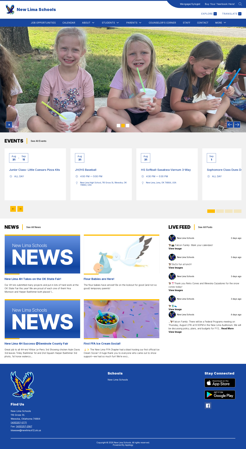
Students (108, 22)
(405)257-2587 (24, 426)
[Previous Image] (230, 124)
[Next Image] (237, 124)
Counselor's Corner (162, 22)
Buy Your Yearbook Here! (220, 4)
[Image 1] (118, 125)
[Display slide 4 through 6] (220, 211)
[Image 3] (127, 125)
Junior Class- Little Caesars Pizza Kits (34, 169)
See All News (33, 227)
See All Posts (205, 227)
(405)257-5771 (19, 422)
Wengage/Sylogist (190, 4)
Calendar (68, 22)
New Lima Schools (118, 379)
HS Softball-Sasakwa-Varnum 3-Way (166, 169)
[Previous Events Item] (13, 209)
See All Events (38, 141)
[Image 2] (123, 125)
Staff (186, 22)
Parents (131, 22)
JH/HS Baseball (85, 169)
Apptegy (129, 445)
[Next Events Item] (20, 209)
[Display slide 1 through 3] (211, 211)
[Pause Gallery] (9, 124)
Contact (202, 22)
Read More (227, 328)
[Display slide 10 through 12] (237, 211)
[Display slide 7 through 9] (229, 211)
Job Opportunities (43, 22)
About (86, 22)
